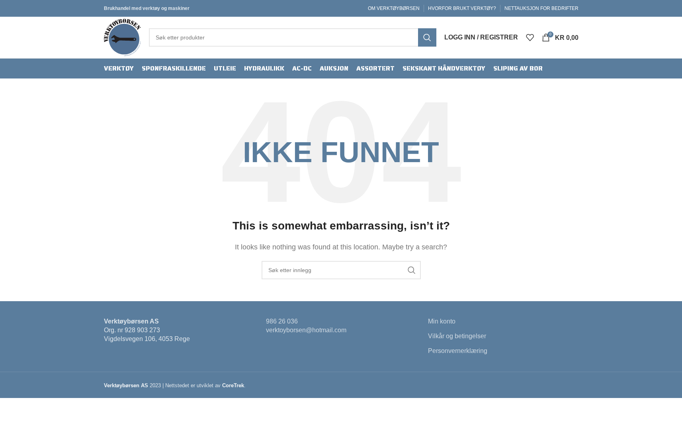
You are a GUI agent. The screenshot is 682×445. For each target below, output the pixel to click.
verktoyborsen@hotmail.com (306, 330)
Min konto (441, 321)
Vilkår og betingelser (457, 336)
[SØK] (427, 37)
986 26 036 (282, 321)
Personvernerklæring (457, 350)
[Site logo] (122, 36)
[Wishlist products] (530, 37)
